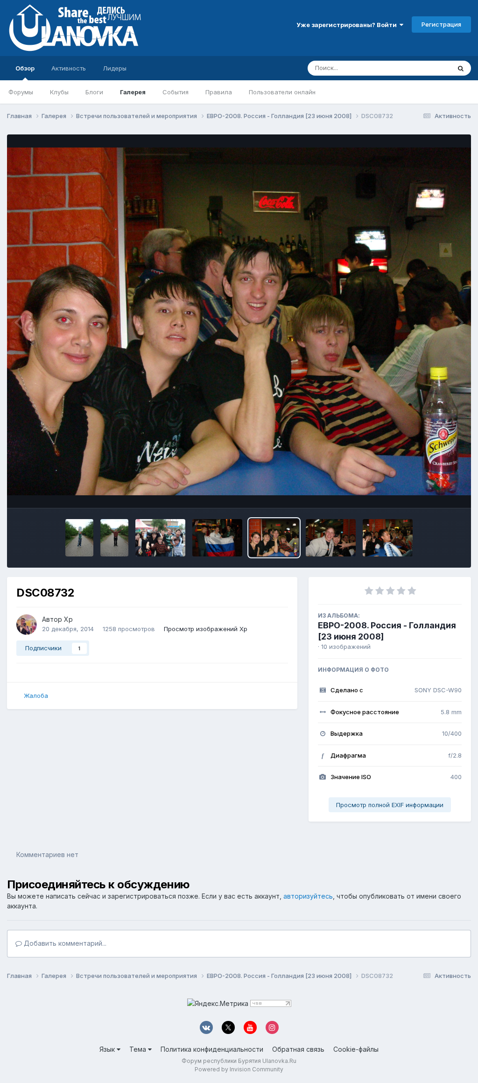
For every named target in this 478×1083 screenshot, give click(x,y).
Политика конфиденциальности (212, 1049)
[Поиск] (460, 68)
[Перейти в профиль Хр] (26, 624)
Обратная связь (298, 1049)
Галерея (133, 92)
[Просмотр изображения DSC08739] (217, 537)
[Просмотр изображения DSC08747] (79, 537)
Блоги (94, 92)
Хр (68, 619)
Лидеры (115, 68)
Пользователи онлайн (282, 92)
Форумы (20, 92)
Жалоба (36, 695)
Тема (138, 1049)
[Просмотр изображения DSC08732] (274, 537)
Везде (429, 67)
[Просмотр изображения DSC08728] (388, 537)
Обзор (25, 68)
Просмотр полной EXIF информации (389, 805)
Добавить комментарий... (64, 943)
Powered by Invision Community (239, 1069)
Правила (218, 92)
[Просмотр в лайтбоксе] (239, 322)
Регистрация (441, 24)
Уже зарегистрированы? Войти (348, 24)
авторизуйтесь (308, 896)
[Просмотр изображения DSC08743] (160, 537)
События (175, 92)
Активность (68, 68)
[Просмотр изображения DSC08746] (114, 537)
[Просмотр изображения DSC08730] (331, 537)
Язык (108, 1049)
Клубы (59, 92)
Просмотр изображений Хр (205, 629)
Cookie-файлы (356, 1049)
